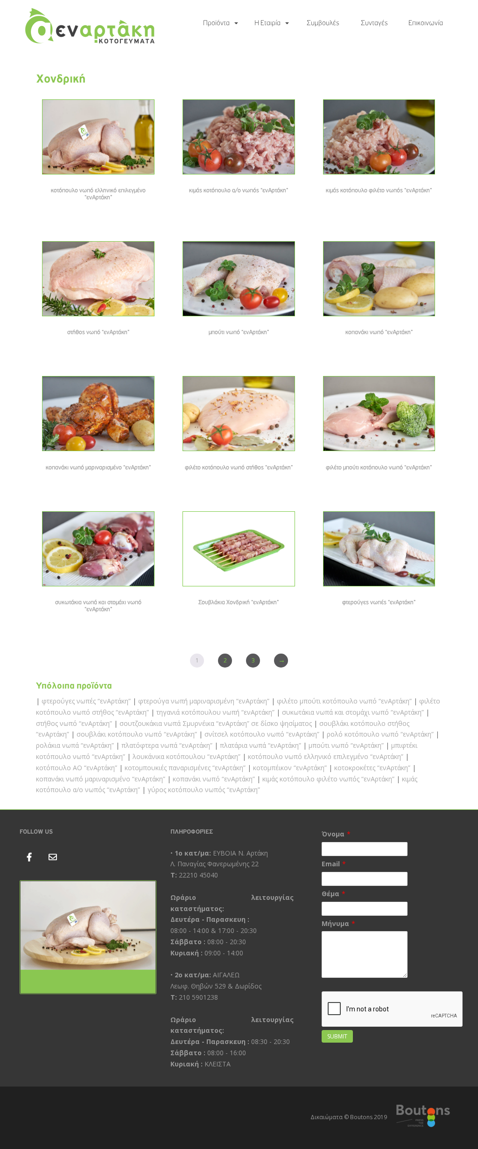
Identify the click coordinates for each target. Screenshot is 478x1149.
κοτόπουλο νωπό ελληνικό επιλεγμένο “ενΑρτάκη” (325, 756)
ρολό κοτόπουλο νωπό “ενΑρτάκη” (380, 734)
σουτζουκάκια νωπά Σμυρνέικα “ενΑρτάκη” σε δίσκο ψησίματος (216, 723)
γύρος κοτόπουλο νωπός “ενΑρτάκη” (204, 789)
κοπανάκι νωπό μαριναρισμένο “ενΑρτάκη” (100, 778)
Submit (337, 1036)
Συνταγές (374, 23)
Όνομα (333, 833)
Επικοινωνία (425, 23)
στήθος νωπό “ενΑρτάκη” (74, 723)
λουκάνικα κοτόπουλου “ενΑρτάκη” (186, 756)
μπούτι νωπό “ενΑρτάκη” (346, 745)
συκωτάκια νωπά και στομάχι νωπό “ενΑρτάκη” (353, 712)
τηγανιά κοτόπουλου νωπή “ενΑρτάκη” (215, 712)
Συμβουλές (323, 23)
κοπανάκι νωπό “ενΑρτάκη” (214, 778)
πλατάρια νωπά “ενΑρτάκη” (260, 745)
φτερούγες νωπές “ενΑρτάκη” (86, 700)
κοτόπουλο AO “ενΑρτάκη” (76, 767)
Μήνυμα (335, 923)
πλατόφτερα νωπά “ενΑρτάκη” (166, 745)
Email (331, 863)
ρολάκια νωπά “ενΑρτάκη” (75, 745)
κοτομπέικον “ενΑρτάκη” (290, 767)
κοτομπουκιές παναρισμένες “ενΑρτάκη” (185, 767)
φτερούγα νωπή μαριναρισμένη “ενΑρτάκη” (203, 700)
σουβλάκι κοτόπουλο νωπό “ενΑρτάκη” (137, 734)
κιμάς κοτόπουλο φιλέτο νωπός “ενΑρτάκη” (328, 778)
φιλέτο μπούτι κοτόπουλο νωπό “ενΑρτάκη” (344, 700)
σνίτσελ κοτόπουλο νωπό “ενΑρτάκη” (261, 734)
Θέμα (330, 893)
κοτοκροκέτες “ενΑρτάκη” (372, 767)
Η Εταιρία (267, 23)
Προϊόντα (216, 23)
